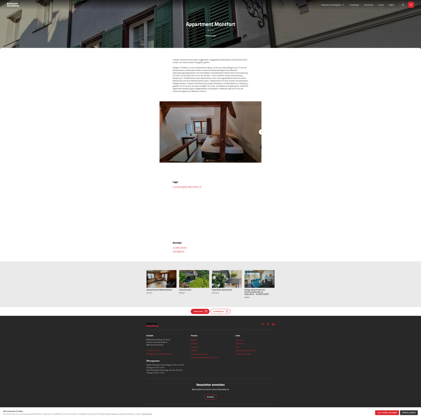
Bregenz (194, 340)
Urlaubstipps (354, 5)
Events (381, 5)
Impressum (239, 340)
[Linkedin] (273, 324)
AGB (237, 347)
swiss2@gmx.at (178, 251)
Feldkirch (194, 350)
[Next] (261, 132)
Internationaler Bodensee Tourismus (204, 357)
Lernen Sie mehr (146, 414)
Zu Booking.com (218, 311)
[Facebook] (268, 324)
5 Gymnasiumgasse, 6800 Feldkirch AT (187, 186)
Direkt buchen (198, 311)
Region (391, 5)
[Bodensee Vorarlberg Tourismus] (13, 5)
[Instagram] (262, 324)
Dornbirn (194, 343)
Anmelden (210, 397)
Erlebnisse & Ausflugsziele (331, 5)
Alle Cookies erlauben (387, 413)
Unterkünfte (368, 5)
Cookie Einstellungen (243, 354)
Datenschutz (240, 343)
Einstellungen (409, 413)
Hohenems (195, 347)
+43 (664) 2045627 (180, 247)
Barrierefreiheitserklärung (245, 350)
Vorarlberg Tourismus (199, 354)
